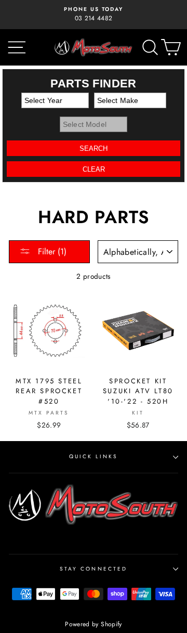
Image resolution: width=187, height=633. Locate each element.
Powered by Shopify (93, 624)
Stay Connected (93, 569)
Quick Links (93, 456)
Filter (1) (50, 251)
